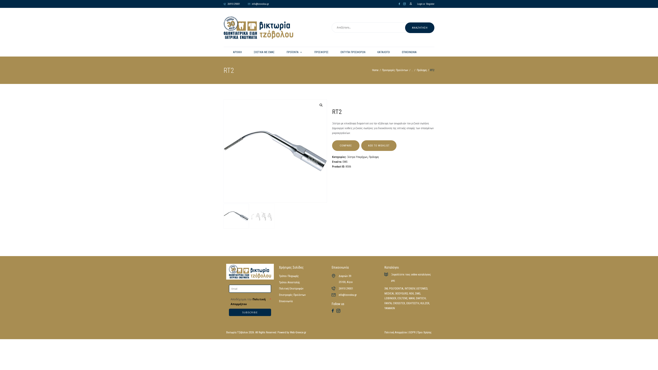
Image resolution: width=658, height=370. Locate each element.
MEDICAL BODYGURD (396, 293)
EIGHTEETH (412, 303)
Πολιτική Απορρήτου (395, 332)
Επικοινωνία (286, 301)
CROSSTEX (399, 303)
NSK (411, 293)
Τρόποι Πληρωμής (289, 276)
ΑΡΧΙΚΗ (237, 52)
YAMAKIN (389, 308)
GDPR (412, 332)
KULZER (424, 303)
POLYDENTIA (396, 288)
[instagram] (404, 3)
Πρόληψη (422, 70)
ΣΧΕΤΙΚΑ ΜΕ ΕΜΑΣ (264, 52)
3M (386, 288)
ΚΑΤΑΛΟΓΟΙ (383, 52)
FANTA (388, 303)
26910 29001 (346, 288)
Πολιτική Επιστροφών (291, 288)
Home (375, 70)
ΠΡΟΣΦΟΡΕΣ (321, 52)
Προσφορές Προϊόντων (395, 70)
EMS (345, 161)
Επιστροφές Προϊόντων (292, 295)
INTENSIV (410, 288)
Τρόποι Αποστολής (289, 282)
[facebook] (399, 3)
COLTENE (402, 298)
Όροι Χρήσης (425, 332)
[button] (321, 105)
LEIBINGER (390, 298)
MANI (412, 298)
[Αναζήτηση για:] (373, 27)
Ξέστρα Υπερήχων (357, 157)
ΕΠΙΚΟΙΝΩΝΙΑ (409, 52)
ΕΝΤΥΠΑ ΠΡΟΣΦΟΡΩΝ (352, 52)
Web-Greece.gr (298, 332)
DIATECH (421, 298)
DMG (417, 293)
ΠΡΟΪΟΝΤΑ (292, 52)
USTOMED (421, 288)
